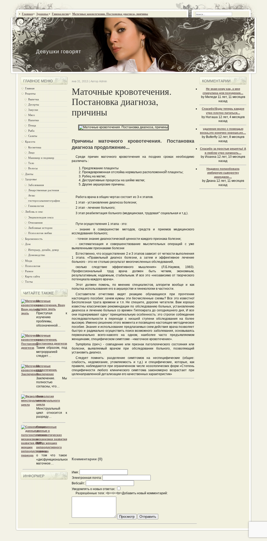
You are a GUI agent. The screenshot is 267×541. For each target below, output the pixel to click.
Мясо (31, 115)
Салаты (32, 136)
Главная (29, 88)
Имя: (75, 472)
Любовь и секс (34, 211)
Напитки (33, 120)
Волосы (33, 168)
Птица (32, 125)
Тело (31, 163)
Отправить (147, 517)
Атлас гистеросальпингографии (44, 197)
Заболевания (36, 185)
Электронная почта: (87, 478)
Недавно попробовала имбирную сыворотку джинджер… (223, 172)
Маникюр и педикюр (41, 158)
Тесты (29, 281)
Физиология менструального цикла (48, 400)
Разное (29, 271)
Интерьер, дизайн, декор (43, 250)
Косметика (34, 147)
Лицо (31, 152)
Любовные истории (40, 228)
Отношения (35, 222)
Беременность (34, 239)
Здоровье (31, 179)
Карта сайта (32, 276)
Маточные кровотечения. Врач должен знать (50, 305)
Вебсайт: (78, 483)
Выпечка (33, 99)
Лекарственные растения (43, 190)
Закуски (33, 110)
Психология (32, 266)
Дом (28, 244)
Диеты (29, 174)
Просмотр (127, 517)
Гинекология (36, 206)
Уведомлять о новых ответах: (93, 489)
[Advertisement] (115, 420)
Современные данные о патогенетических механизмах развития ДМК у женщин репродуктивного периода (51, 439)
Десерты (33, 104)
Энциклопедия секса (40, 217)
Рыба (31, 130)
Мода (28, 261)
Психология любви (40, 233)
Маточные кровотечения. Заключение (46, 370)
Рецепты (30, 93)
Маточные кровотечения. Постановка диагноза (51, 339)
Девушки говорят (58, 51)
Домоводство (36, 255)
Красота (30, 141)
